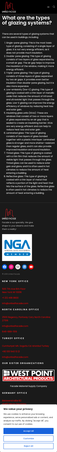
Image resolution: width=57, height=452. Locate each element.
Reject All (28, 446)
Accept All (28, 431)
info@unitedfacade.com (15, 303)
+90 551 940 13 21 (11, 351)
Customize (28, 438)
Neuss (12, 404)
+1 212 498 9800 (10, 297)
